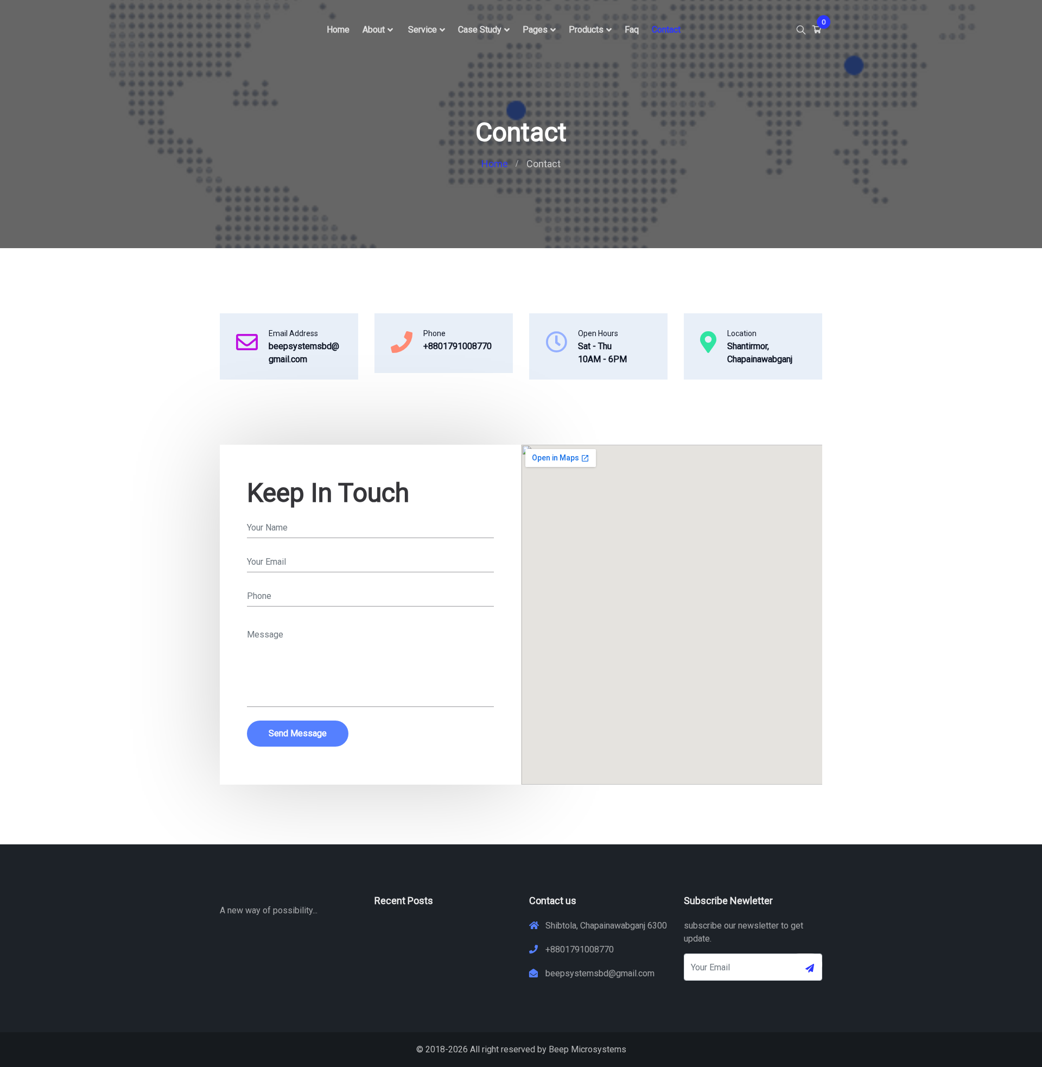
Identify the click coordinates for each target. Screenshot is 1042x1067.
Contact (666, 29)
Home (338, 29)
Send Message (298, 733)
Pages (535, 29)
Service (422, 29)
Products (586, 29)
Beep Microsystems (587, 1049)
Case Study (479, 29)
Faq (632, 29)
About (374, 29)
